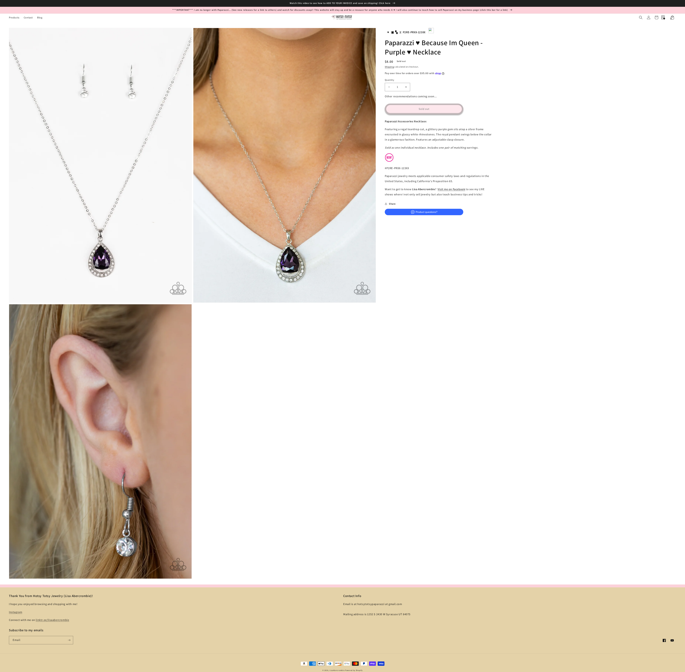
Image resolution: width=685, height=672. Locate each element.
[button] (641, 17)
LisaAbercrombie (337, 670)
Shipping (389, 66)
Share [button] (392, 203)
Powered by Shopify (354, 670)
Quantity (389, 79)
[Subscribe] (69, 640)
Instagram (15, 612)
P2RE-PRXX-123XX (414, 32)
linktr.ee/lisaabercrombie (52, 620)
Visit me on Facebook (451, 189)
